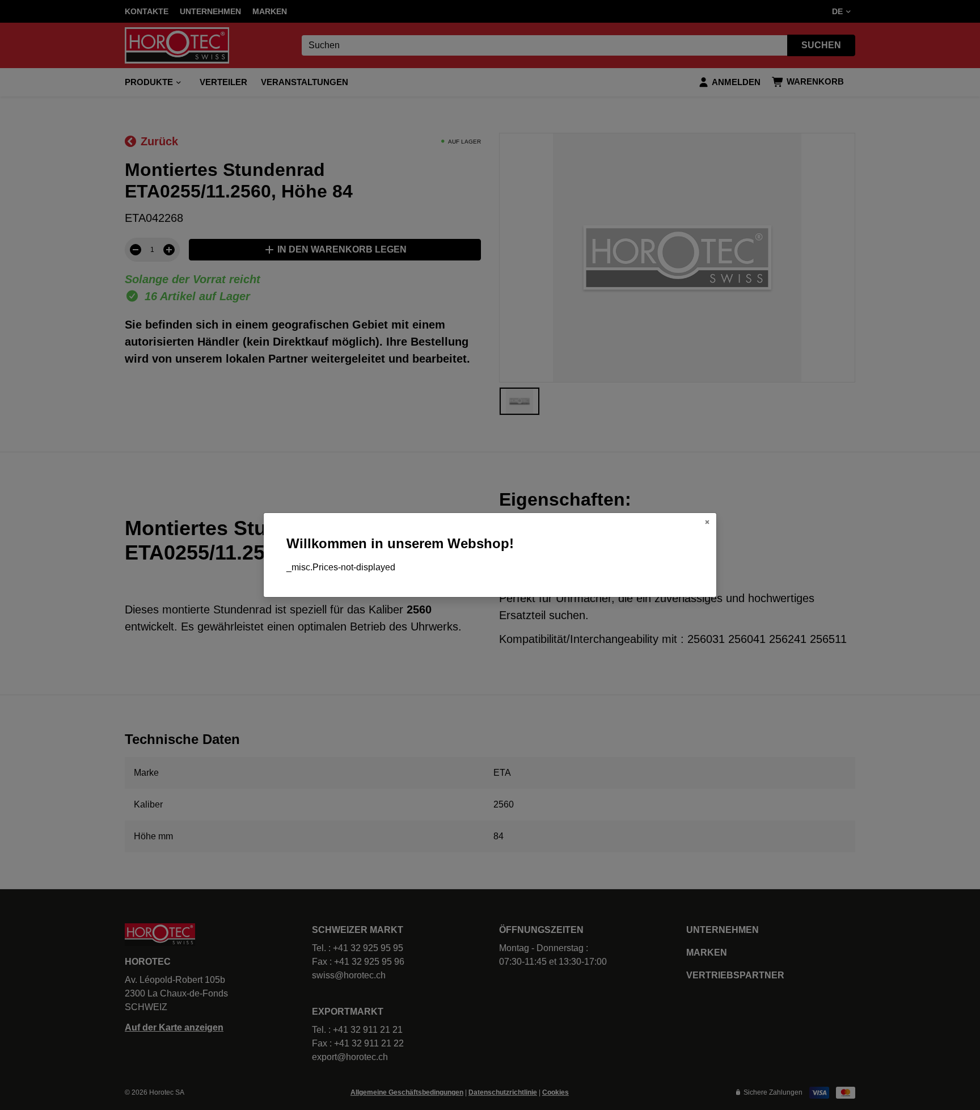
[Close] (707, 522)
